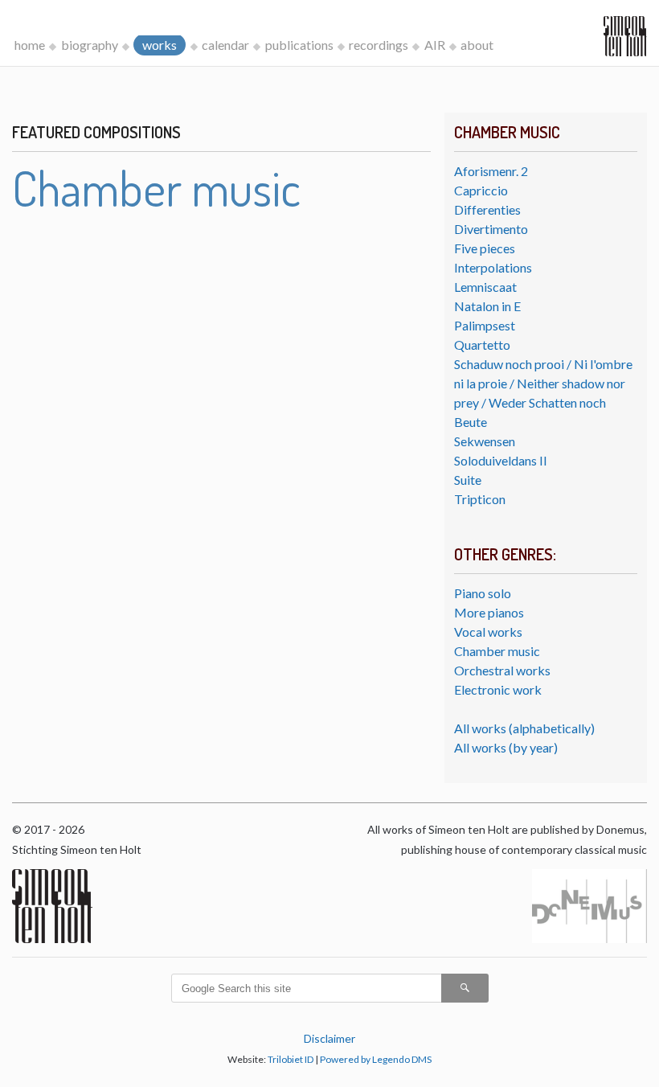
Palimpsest (484, 325)
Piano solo (482, 593)
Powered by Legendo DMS (376, 1059)
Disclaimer (329, 1038)
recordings (378, 44)
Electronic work (498, 689)
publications (299, 44)
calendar (225, 44)
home (29, 44)
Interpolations (493, 267)
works (159, 44)
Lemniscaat (485, 286)
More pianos (489, 612)
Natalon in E (487, 306)
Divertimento (491, 228)
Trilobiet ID (290, 1059)
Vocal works (488, 631)
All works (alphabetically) (524, 728)
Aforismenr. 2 (491, 170)
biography (89, 44)
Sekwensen (484, 441)
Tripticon (480, 499)
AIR (434, 44)
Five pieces (484, 248)
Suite (467, 479)
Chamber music (497, 650)
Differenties (487, 209)
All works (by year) (506, 747)
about (476, 44)
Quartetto (482, 344)
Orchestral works (502, 670)
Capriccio (481, 190)
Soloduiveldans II (500, 460)
